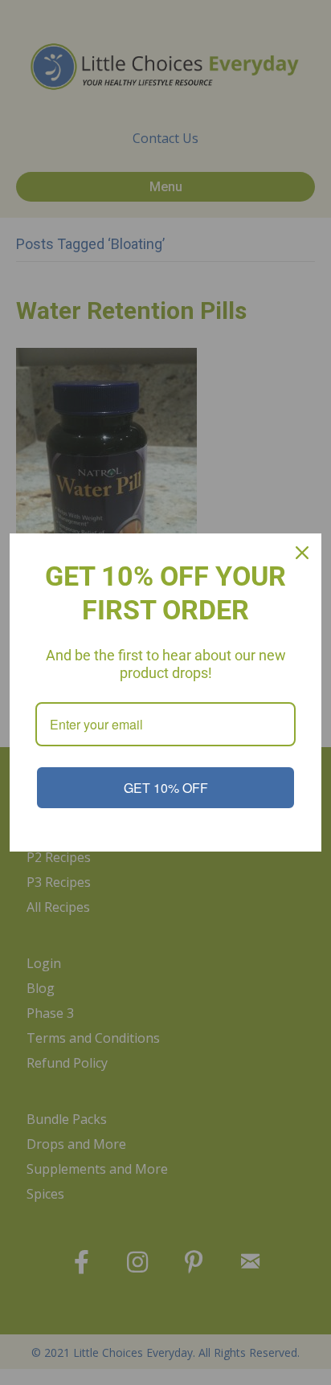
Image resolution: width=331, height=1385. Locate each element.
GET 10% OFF (166, 787)
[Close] (302, 552)
